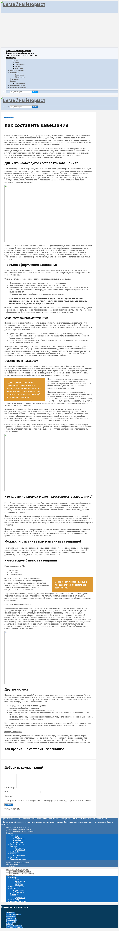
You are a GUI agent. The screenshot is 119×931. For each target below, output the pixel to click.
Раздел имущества (17, 85)
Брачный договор (17, 70)
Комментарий (10, 788)
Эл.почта (8, 796)
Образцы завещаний (13, 732)
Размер (18, 66)
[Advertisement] (59, 30)
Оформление (20, 64)
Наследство (14, 73)
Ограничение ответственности (17, 863)
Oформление (20, 77)
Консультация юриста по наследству (21, 55)
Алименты (14, 60)
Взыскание (19, 68)
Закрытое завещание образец (17, 604)
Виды (17, 62)
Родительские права (18, 87)
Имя (6, 792)
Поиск (35, 92)
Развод (13, 81)
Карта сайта (10, 866)
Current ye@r (10, 809)
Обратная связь (12, 864)
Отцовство (14, 79)
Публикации (11, 57)
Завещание (19, 75)
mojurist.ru (5, 819)
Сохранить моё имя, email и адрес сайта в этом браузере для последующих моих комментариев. (49, 800)
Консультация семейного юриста (20, 53)
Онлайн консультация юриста (18, 50)
